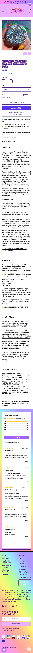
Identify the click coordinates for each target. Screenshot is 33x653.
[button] (29, 9)
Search (21, 555)
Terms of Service (24, 577)
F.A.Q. (20, 558)
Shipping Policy (23, 572)
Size (3, 85)
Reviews (5, 575)
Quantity (4, 77)
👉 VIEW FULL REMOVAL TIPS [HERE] (15, 307)
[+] (11, 80)
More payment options (16, 112)
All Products (6, 558)
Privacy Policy (23, 569)
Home (4, 555)
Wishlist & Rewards (5, 571)
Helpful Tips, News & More (7, 562)
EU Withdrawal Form (24, 582)
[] (16, 337)
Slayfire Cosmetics (13, 628)
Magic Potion (18, 223)
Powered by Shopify (9, 630)
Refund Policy (23, 575)
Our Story (22, 561)
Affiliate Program (24, 566)
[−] (3, 80)
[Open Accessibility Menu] (30, 4)
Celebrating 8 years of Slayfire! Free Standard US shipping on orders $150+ (16, 2)
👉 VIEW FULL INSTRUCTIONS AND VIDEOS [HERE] (14, 250)
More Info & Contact (6, 566)
